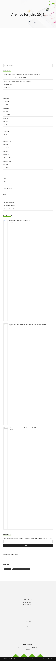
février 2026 (6, 101)
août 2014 (5, 151)
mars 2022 (6, 108)
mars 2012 (6, 167)
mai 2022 (5, 105)
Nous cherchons (7, 185)
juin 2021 (5, 111)
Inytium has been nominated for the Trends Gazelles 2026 (23, 427)
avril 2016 (5, 134)
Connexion (5, 199)
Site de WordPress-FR (8, 208)
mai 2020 (5, 121)
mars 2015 (6, 148)
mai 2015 (5, 144)
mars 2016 (6, 138)
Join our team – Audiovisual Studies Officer (19, 220)
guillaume (12, 222)
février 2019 (6, 131)
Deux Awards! (6, 87)
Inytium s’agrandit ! (7, 84)
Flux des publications (8, 202)
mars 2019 (6, 128)
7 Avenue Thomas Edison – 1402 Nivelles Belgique (28, 648)
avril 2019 (5, 124)
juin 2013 (5, 164)
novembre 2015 (7, 141)
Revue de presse (7, 188)
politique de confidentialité (47, 658)
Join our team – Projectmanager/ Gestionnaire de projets (17, 81)
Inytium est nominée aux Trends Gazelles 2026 (14, 77)
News (4, 181)
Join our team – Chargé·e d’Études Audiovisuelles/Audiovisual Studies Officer (22, 74)
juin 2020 (5, 118)
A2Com (15, 658)
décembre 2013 (7, 158)
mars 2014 (6, 154)
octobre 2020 (6, 114)
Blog (4, 178)
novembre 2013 (7, 161)
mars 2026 (6, 98)
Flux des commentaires (9, 205)
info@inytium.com (28, 626)
